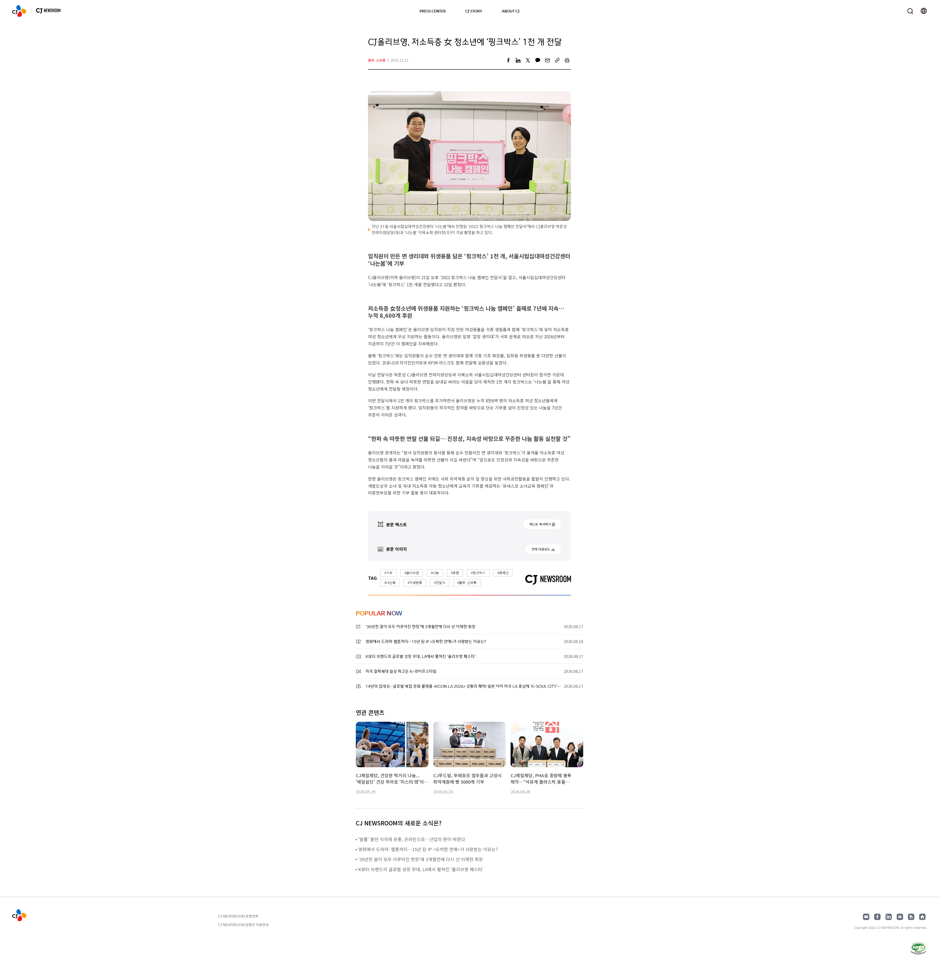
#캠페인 (503, 572)
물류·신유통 (377, 60)
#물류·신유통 (467, 582)
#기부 (388, 572)
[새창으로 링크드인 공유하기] (518, 60)
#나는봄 (390, 582)
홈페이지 (922, 916)
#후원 (455, 572)
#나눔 (435, 572)
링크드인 (888, 916)
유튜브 (866, 916)
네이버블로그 (899, 916)
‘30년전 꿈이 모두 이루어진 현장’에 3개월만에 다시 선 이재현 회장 (420, 859)
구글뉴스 (911, 916)
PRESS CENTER (433, 11)
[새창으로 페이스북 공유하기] (508, 60)
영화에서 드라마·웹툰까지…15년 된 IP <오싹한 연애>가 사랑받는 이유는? (428, 849)
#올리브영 (411, 572)
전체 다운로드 (541, 549)
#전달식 (439, 582)
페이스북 (877, 916)
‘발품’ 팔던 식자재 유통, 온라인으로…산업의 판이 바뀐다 (411, 839)
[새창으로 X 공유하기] (528, 60)
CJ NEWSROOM (19, 11)
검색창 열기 (910, 11)
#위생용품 (415, 582)
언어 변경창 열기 (924, 11)
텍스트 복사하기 (540, 524)
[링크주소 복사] (557, 60)
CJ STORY (473, 11)
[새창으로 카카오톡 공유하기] (538, 60)
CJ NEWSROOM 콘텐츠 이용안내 (243, 924)
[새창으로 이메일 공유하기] (547, 60)
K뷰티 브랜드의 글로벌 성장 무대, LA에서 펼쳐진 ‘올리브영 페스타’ (420, 869)
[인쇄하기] (567, 60)
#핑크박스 (478, 572)
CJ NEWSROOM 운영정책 (238, 916)
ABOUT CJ (511, 11)
